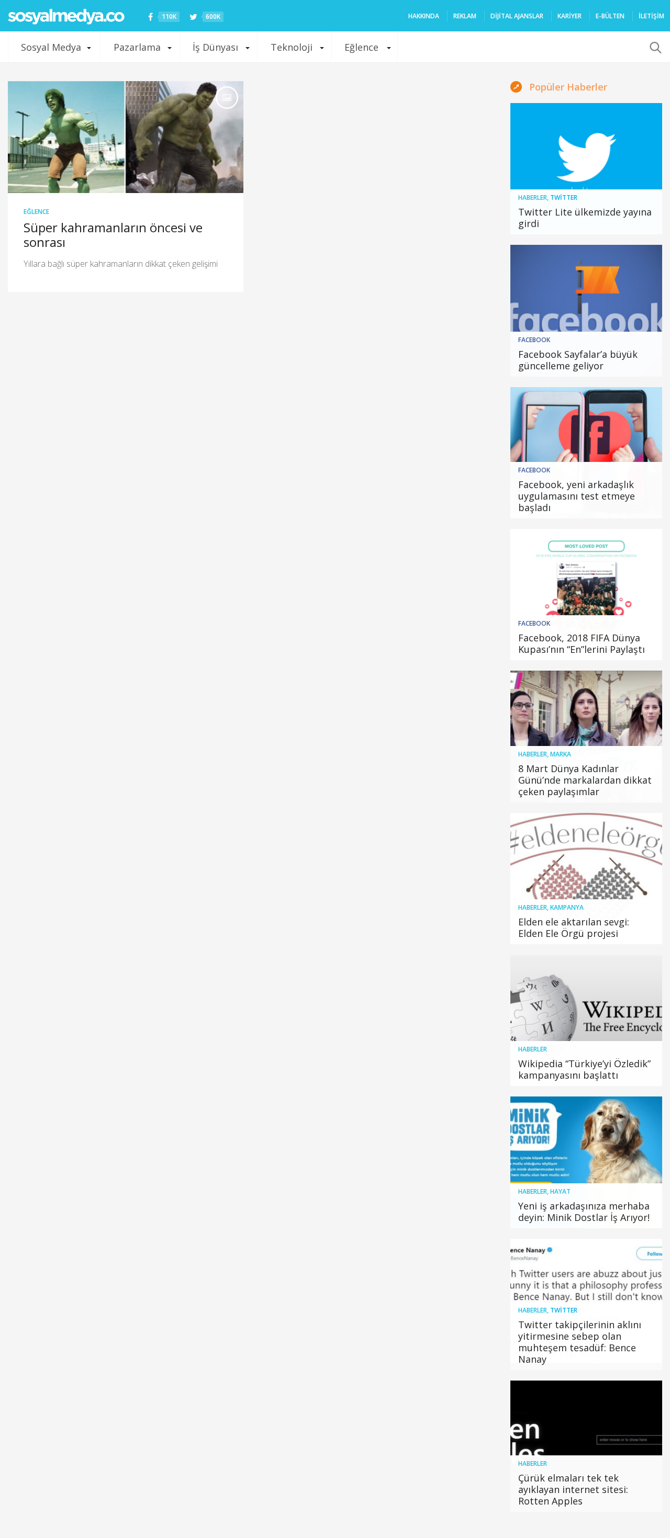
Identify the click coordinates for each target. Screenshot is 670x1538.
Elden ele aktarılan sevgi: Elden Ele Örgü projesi (573, 927)
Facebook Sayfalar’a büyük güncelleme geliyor (578, 360)
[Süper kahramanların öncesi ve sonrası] (125, 137)
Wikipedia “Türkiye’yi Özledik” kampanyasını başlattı (584, 1069)
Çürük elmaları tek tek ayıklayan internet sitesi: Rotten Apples (573, 1489)
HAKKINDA (423, 16)
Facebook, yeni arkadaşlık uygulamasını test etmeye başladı (576, 496)
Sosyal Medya (51, 47)
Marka (560, 754)
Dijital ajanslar (516, 16)
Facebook (534, 339)
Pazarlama (137, 47)
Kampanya (567, 907)
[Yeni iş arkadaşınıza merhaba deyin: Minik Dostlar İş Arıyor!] (586, 1162)
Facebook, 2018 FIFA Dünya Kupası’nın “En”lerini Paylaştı (581, 643)
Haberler (532, 197)
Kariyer (569, 16)
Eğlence (361, 47)
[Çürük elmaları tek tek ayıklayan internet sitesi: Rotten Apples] (586, 1446)
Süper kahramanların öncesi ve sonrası (113, 235)
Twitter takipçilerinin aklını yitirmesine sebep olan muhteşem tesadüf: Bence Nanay (579, 1341)
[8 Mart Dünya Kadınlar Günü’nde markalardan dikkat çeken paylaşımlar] (586, 736)
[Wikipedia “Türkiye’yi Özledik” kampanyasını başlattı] (586, 1020)
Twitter (563, 197)
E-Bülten (610, 16)
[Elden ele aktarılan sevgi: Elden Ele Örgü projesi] (586, 878)
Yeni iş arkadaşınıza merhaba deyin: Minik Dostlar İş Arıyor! (584, 1212)
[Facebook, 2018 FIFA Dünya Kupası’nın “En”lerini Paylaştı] (586, 594)
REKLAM (464, 16)
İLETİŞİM (651, 16)
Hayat (560, 1191)
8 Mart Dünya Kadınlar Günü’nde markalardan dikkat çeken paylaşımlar (585, 780)
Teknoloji (291, 47)
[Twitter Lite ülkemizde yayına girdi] (586, 168)
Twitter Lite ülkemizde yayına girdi (585, 218)
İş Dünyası (215, 47)
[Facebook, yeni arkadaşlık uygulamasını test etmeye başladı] (586, 452)
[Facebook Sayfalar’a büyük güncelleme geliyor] (586, 310)
